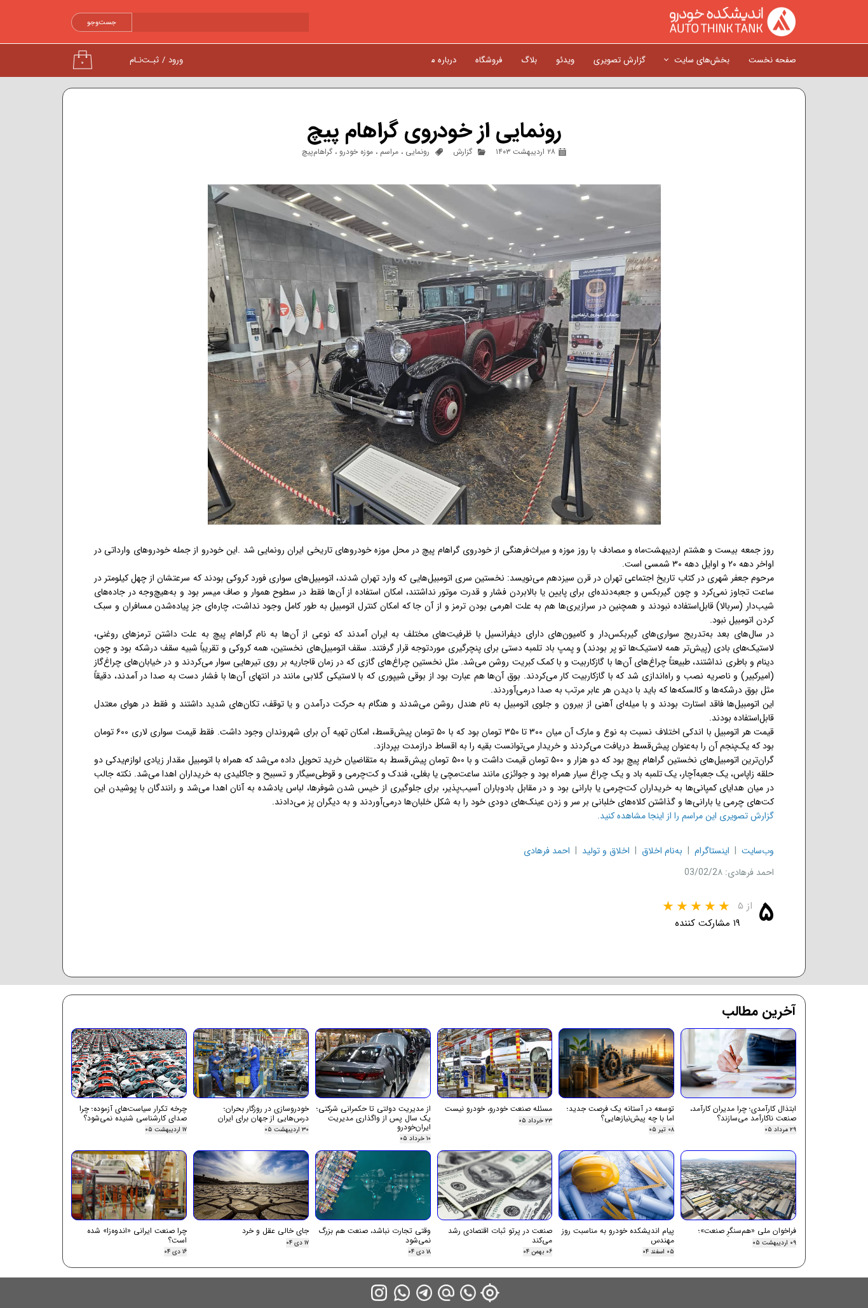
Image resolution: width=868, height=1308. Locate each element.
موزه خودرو (356, 152)
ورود (175, 60)
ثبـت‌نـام (144, 60)
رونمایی (417, 152)
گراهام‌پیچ (317, 152)
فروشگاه (488, 60)
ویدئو (565, 60)
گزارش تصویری (619, 60)
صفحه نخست (772, 60)
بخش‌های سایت (701, 60)
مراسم (389, 152)
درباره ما (442, 60)
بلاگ (529, 60)
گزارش (462, 152)
